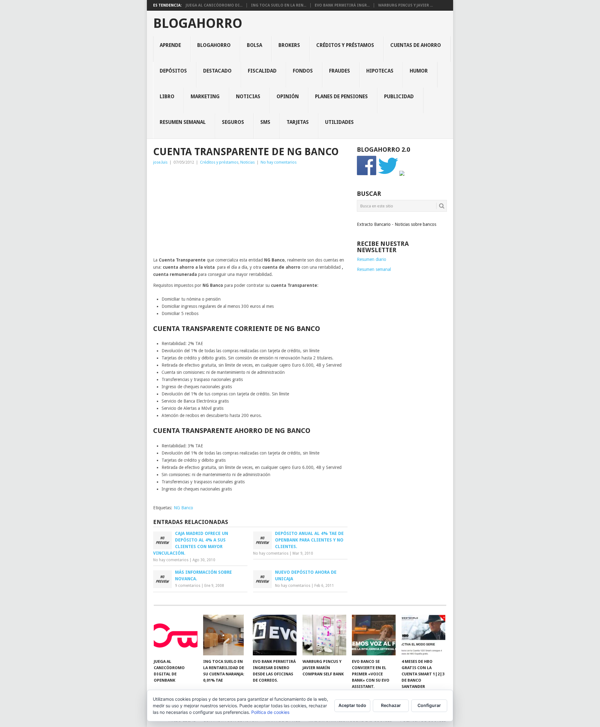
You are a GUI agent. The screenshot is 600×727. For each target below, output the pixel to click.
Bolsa (254, 45)
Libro (167, 96)
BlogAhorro (197, 23)
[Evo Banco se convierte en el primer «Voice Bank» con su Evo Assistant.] (374, 635)
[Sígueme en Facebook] (367, 174)
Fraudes (339, 71)
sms (265, 122)
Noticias (248, 96)
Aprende (170, 45)
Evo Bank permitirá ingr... (342, 5)
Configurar (429, 705)
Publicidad (399, 96)
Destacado (217, 71)
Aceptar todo (352, 705)
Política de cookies (270, 712)
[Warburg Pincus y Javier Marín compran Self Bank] (324, 635)
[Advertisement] (250, 213)
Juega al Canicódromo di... (214, 5)
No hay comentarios (279, 162)
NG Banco (183, 507)
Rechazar (391, 705)
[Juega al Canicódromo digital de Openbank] (176, 635)
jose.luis (160, 162)
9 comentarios (187, 585)
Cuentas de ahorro (415, 45)
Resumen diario (371, 259)
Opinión (288, 96)
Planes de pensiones (341, 96)
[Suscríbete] (401, 174)
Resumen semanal (183, 122)
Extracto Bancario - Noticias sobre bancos (396, 224)
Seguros (233, 122)
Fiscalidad (262, 71)
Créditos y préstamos (345, 45)
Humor (419, 71)
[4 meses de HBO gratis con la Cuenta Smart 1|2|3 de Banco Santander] (423, 635)
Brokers (289, 45)
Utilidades (339, 122)
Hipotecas (379, 71)
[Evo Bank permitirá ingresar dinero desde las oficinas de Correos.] (275, 635)
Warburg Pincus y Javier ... (405, 5)
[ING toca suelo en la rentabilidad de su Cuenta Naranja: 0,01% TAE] (225, 635)
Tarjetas (298, 122)
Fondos (303, 71)
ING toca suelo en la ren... (278, 5)
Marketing (205, 96)
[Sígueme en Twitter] (388, 174)
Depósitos (173, 71)
